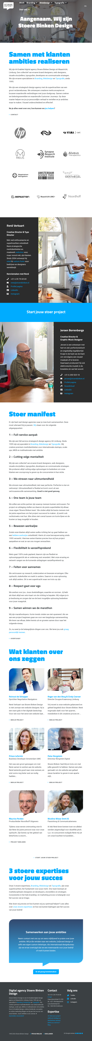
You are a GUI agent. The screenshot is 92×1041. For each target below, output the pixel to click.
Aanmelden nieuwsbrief (16, 1016)
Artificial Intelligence (54, 1018)
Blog (49, 1025)
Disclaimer (48, 1034)
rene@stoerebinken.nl (20, 283)
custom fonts (19, 261)
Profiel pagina (16, 286)
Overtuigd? (15, 638)
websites (19, 252)
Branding (38, 78)
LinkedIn (14, 290)
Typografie (60, 78)
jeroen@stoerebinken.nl (74, 378)
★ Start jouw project (54, 1016)
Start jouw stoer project (46, 857)
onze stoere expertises (22, 907)
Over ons (23, 9)
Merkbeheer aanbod (54, 1020)
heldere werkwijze (20, 535)
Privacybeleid (36, 1034)
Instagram (15, 294)
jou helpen (49, 108)
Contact (14, 114)
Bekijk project (17, 720)
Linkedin (73, 999)
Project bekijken (18, 842)
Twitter (72, 995)
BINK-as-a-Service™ (54, 1022)
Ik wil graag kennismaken (46, 972)
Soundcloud (69, 386)
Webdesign (48, 78)
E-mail (50, 997)
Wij (34, 425)
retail (9, 261)
